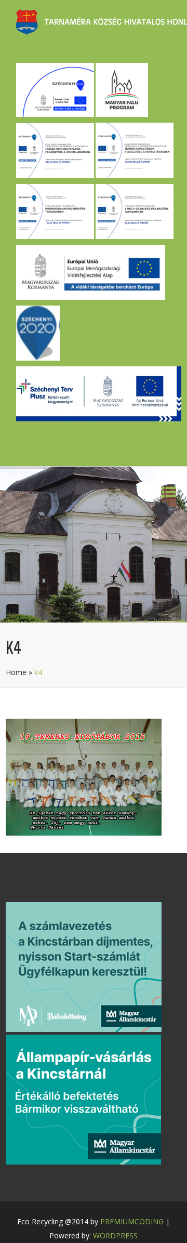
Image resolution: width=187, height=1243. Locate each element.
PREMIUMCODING (132, 1221)
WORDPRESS (115, 1235)
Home (16, 672)
